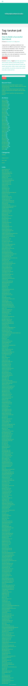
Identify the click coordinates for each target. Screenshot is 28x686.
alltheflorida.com (5, 641)
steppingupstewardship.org (8, 589)
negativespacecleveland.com (8, 469)
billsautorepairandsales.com (8, 633)
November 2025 (5, 105)
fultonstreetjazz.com (6, 239)
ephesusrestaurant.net (6, 616)
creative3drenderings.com (7, 533)
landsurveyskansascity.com (7, 569)
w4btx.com (4, 308)
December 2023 (5, 126)
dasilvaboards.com (6, 390)
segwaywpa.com (5, 525)
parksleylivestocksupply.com (8, 352)
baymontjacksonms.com (7, 465)
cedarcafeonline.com (6, 181)
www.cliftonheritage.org (7, 582)
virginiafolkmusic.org (6, 334)
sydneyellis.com (5, 325)
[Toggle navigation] (2, 1)
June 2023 (4, 134)
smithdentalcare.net (6, 679)
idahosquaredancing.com (7, 282)
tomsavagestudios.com (7, 331)
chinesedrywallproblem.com (8, 473)
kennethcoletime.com (6, 436)
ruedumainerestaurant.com (7, 415)
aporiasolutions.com (6, 524)
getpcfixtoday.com (6, 213)
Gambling (8, 61)
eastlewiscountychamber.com (8, 386)
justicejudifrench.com (6, 432)
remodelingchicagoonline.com (8, 585)
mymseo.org (4, 668)
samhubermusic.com (6, 682)
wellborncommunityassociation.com (9, 233)
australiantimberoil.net (7, 251)
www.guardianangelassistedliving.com (10, 627)
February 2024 (4, 123)
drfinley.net (4, 659)
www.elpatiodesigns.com (7, 620)
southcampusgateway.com (7, 230)
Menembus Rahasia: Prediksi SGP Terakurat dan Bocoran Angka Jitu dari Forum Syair (14, 87)
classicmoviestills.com (6, 370)
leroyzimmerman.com (6, 657)
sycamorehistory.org (6, 603)
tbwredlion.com (5, 631)
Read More (5, 58)
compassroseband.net (6, 515)
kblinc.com (4, 296)
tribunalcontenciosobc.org (7, 387)
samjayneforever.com (6, 638)
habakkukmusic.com (6, 544)
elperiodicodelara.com (7, 172)
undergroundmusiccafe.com (8, 680)
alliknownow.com (5, 385)
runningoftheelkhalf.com (7, 556)
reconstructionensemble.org (8, 480)
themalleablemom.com (7, 435)
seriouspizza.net (5, 514)
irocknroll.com (5, 280)
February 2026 (4, 101)
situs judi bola (12, 68)
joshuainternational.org (7, 548)
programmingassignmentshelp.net (9, 192)
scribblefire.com (5, 346)
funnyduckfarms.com (6, 653)
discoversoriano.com (6, 372)
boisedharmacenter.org (7, 353)
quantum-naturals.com (6, 634)
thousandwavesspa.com (7, 491)
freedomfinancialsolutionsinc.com (9, 560)
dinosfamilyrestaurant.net (7, 252)
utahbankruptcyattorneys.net (8, 278)
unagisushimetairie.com (7, 210)
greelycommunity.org (6, 413)
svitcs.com (4, 513)
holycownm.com (5, 484)
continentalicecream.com (7, 397)
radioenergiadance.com (7, 226)
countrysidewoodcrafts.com (8, 200)
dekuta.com (4, 597)
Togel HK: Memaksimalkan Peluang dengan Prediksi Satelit (13, 89)
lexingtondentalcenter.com (8, 323)
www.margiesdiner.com (7, 575)
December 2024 (5, 115)
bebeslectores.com (6, 250)
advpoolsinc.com (5, 500)
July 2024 (3, 116)
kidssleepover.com (6, 194)
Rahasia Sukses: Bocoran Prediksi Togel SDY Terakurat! (12, 85)
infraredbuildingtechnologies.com (9, 254)
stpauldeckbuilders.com (7, 570)
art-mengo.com (5, 445)
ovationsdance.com (6, 335)
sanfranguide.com (5, 376)
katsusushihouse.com (6, 412)
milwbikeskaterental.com (7, 464)
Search (4, 78)
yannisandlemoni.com (6, 293)
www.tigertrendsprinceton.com (8, 552)
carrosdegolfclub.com (6, 256)
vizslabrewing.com (6, 290)
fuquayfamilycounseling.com (8, 664)
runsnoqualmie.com (6, 573)
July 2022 (3, 149)
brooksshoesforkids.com (7, 521)
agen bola (17, 61)
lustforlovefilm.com (6, 406)
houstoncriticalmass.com (7, 380)
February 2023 (4, 139)
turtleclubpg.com (5, 487)
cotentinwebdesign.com (7, 245)
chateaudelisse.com (6, 232)
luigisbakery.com (5, 593)
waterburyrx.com (5, 499)
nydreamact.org (5, 209)
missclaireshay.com (6, 169)
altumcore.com (5, 517)
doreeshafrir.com (5, 423)
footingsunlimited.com (7, 571)
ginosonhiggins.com (6, 460)
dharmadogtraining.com (7, 671)
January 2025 (4, 114)
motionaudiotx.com (6, 672)
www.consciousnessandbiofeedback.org (10, 605)
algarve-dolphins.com (6, 457)
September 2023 (5, 130)
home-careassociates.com (7, 349)
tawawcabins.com (6, 284)
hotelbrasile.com (5, 237)
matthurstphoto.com (6, 639)
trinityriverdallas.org (6, 342)
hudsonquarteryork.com (7, 622)
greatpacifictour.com (6, 488)
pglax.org (4, 468)
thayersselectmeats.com (7, 522)
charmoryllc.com (5, 378)
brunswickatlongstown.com (8, 439)
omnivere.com (5, 185)
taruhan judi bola (10, 70)
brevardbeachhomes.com (7, 262)
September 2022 (5, 146)
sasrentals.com (5, 315)
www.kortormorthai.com (7, 564)
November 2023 (5, 127)
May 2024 (4, 119)
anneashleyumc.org (6, 567)
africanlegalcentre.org (6, 410)
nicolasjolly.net (5, 408)
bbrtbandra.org (5, 214)
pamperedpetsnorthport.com (8, 299)
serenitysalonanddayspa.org (8, 180)
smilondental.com (5, 312)
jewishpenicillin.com (6, 330)
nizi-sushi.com (5, 443)
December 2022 (5, 142)
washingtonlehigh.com (7, 592)
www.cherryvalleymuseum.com (8, 244)
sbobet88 (6, 68)
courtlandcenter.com (6, 492)
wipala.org (4, 356)
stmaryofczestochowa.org (7, 431)
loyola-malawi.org (6, 357)
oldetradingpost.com (6, 247)
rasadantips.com (5, 187)
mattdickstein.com (6, 540)
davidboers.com (5, 537)
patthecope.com (5, 511)
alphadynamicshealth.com (7, 649)
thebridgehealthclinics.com (8, 528)
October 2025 (4, 107)
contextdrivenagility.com (7, 427)
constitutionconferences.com (8, 510)
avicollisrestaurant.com (7, 495)
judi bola (10, 63)
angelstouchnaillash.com (7, 310)
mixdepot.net (5, 600)
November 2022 (5, 144)
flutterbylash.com (5, 650)
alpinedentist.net (5, 225)
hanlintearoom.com (6, 652)
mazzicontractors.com (7, 614)
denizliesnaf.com (5, 509)
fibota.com (4, 623)
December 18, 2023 (11, 42)
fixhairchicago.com (6, 507)
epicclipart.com (5, 217)
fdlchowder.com (5, 577)
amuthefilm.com (5, 405)
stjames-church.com (6, 420)
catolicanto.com (5, 340)
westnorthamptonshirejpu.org (8, 236)
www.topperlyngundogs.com (8, 555)
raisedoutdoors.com (6, 275)
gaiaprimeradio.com (6, 446)
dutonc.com (4, 449)
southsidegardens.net (6, 611)
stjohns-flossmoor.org (6, 476)
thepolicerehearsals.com (7, 383)
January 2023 (4, 141)
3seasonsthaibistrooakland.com (8, 345)
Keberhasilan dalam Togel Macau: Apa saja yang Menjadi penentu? (13, 93)
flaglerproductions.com (7, 394)
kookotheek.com (5, 228)
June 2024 (4, 118)
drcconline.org (5, 496)
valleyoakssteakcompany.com (8, 505)
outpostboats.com (6, 360)
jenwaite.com (5, 654)
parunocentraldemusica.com (8, 626)
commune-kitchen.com (7, 404)
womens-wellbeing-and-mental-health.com (11, 333)
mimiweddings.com (6, 676)
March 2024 (4, 122)
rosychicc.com (5, 359)
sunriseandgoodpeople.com (8, 472)
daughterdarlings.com (6, 176)
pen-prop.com (5, 551)
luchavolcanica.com (6, 483)
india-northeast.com (6, 266)
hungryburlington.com (6, 438)
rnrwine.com (4, 661)
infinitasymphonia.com (7, 409)
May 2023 (4, 135)
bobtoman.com (5, 221)
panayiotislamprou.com (7, 229)
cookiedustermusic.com (7, 479)
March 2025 (4, 112)
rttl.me (3, 674)
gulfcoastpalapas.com (6, 526)
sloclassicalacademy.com (7, 389)
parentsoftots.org (6, 532)
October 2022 (4, 145)
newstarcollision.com (6, 314)
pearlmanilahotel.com (6, 218)
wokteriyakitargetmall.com (8, 322)
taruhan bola (18, 68)
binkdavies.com (5, 400)
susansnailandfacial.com (7, 550)
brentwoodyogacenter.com (8, 586)
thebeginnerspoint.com (7, 374)
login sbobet (8, 66)
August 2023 (4, 131)
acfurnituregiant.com (6, 183)
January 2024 (4, 124)
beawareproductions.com (7, 425)
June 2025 (4, 111)
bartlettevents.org (6, 240)
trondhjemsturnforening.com (8, 629)
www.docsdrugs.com (6, 574)
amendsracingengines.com (7, 563)
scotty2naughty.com (6, 421)
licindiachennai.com (6, 175)
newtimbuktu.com (6, 188)
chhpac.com (4, 669)
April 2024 (4, 120)
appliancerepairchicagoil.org (8, 202)
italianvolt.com (5, 288)
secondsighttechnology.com (8, 316)
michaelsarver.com (6, 318)
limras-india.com (5, 170)
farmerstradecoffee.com (7, 535)
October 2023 (4, 129)
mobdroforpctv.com (6, 365)
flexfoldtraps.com (6, 562)
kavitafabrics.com (5, 481)
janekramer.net (5, 442)
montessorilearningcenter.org (8, 635)
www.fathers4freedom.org (7, 554)
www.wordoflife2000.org (7, 281)
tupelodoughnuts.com (6, 301)
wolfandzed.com (5, 596)
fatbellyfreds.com (6, 619)
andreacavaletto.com (6, 350)
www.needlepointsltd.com (7, 578)
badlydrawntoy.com (6, 541)
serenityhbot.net (5, 547)
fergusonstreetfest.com (7, 637)
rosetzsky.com (5, 416)
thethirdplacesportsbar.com (8, 615)
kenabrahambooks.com (7, 402)
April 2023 (4, 137)
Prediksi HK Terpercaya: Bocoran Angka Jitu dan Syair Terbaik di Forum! (13, 91)
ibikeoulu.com (5, 428)
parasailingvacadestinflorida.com (9, 646)
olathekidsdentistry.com (7, 303)
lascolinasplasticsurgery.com (8, 581)
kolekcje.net (4, 338)
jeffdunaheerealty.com (7, 558)
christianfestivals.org (6, 454)
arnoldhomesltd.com (6, 270)
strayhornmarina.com (6, 393)
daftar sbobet (5, 63)
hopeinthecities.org (6, 363)
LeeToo (17, 684)
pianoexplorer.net (6, 609)
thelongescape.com (6, 450)
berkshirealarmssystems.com (8, 289)
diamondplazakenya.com (7, 630)
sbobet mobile (18, 66)
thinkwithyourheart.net (7, 277)
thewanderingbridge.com (7, 434)
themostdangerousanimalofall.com (9, 382)
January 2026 (4, 103)
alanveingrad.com (5, 458)
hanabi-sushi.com (5, 594)
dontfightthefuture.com (7, 269)
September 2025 (5, 108)
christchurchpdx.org (6, 401)
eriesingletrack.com (6, 297)
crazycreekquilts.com (6, 398)
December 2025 (5, 104)
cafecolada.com (5, 371)
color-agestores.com (6, 355)
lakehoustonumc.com (6, 543)
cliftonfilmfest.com (6, 273)
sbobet (13, 66)
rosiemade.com (5, 300)
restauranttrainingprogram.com (8, 327)
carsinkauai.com (5, 644)
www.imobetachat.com (7, 539)
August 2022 (4, 148)
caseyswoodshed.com (6, 506)
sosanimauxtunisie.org (6, 222)
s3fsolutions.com (5, 260)
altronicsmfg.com (5, 190)
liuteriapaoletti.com (6, 470)
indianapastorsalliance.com (7, 503)
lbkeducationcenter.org (7, 341)
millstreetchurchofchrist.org (8, 645)
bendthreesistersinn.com (7, 475)
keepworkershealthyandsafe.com (9, 206)
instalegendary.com (6, 205)
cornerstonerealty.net (6, 604)
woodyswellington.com (7, 618)
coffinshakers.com (6, 430)
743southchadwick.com (7, 265)
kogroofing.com (5, 224)
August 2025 (4, 109)
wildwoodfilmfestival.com (7, 235)
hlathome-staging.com (7, 320)
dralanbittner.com (6, 292)
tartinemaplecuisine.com (7, 440)
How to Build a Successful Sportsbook (12, 38)
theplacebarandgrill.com (7, 498)
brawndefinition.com (6, 395)
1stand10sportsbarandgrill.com (8, 307)
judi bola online (16, 63)
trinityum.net (4, 612)
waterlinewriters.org (6, 529)
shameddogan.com (6, 530)
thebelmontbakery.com (7, 198)
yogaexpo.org (5, 348)
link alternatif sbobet (18, 64)
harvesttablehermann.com (7, 255)
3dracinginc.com (5, 379)
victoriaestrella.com (6, 490)
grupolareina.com (5, 243)
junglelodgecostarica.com (7, 453)
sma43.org (4, 584)
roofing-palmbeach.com (7, 267)
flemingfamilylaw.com (6, 660)
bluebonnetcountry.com (7, 215)
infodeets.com (5, 177)
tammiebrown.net (6, 447)
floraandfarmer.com (6, 259)
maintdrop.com (5, 220)
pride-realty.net (5, 648)
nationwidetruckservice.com (8, 485)
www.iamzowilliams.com (7, 607)
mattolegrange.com (6, 451)
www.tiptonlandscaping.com (8, 588)
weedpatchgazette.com (7, 295)
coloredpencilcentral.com (7, 271)
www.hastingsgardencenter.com (9, 608)
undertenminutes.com (6, 184)
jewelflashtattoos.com (7, 211)
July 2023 (3, 133)
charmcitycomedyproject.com (8, 424)
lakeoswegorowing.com (7, 663)
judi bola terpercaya (9, 64)
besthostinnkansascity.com (7, 678)
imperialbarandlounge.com (7, 274)
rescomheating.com (6, 675)
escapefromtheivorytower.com (8, 263)
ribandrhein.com (5, 337)
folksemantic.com (6, 285)
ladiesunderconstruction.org (8, 248)
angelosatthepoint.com (7, 502)
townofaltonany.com (6, 466)
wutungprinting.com (6, 461)
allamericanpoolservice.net (7, 329)
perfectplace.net (5, 344)
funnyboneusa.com (6, 477)
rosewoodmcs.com (6, 601)
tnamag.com (4, 520)
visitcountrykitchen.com (7, 455)
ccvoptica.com (5, 590)
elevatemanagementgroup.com (8, 656)
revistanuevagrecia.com (7, 419)
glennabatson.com (6, 391)
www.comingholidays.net (7, 375)
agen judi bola (23, 61)
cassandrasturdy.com (6, 367)
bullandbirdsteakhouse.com (8, 579)
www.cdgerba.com (6, 624)
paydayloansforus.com (6, 196)
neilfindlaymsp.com (6, 494)
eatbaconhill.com (5, 191)
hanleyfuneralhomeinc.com (7, 304)
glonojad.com (5, 417)
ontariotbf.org (5, 203)
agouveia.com (5, 665)
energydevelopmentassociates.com (9, 258)
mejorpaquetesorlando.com (8, 305)
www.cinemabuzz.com (7, 599)
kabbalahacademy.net (6, 311)
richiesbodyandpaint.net (7, 173)
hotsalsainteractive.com (7, 179)
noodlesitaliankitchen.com (7, 207)
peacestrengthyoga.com (7, 559)
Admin (18, 42)
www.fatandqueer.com (7, 566)
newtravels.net (5, 195)
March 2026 (4, 100)
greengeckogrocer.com (7, 319)
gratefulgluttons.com (6, 364)
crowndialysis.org (5, 326)
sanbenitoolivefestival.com (8, 368)
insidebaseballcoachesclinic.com (9, 642)
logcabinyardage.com (6, 536)
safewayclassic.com (6, 199)
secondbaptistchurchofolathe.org (9, 667)
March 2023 (4, 138)
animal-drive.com (5, 518)
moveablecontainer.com (7, 241)
